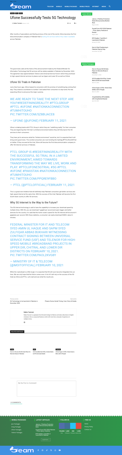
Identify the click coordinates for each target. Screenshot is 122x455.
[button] (109, 7)
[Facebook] (38, 450)
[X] (51, 450)
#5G (53, 167)
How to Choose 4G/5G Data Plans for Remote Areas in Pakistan (100, 71)
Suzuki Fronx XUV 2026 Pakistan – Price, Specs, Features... (45, 430)
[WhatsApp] (55, 450)
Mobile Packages (71, 6)
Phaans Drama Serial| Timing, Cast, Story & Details (60, 301)
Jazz (88, 64)
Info (34, 349)
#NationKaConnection (51, 106)
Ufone (21, 13)
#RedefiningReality (33, 103)
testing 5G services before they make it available (58, 37)
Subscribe (79, 423)
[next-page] (14, 358)
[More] (58, 28)
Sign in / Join (13, 1)
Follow (67, 423)
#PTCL (14, 106)
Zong (12, 349)
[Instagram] (24, 322)
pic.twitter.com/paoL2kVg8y (33, 255)
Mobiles (59, 6)
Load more (45, 439)
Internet (95, 6)
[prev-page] (11, 358)
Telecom (50, 6)
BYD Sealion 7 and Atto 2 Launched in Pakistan (43, 434)
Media (104, 6)
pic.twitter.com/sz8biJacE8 (32, 114)
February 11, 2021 (53, 120)
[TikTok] (47, 450)
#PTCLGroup (59, 103)
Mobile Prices (85, 6)
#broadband (42, 243)
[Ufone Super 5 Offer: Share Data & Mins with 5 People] (66, 343)
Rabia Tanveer (18, 23)
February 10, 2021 (49, 265)
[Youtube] (59, 450)
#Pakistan (31, 171)
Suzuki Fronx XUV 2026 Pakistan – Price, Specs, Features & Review (102, 30)
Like (62, 423)
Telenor (94, 64)
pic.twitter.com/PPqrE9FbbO (33, 178)
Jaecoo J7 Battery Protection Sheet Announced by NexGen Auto (101, 20)
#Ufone (26, 106)
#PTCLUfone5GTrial (34, 167)
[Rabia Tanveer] (11, 23)
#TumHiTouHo (21, 110)
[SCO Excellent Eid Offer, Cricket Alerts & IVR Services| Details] (43, 343)
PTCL (17, 13)
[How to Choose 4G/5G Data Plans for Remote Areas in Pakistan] (20, 343)
